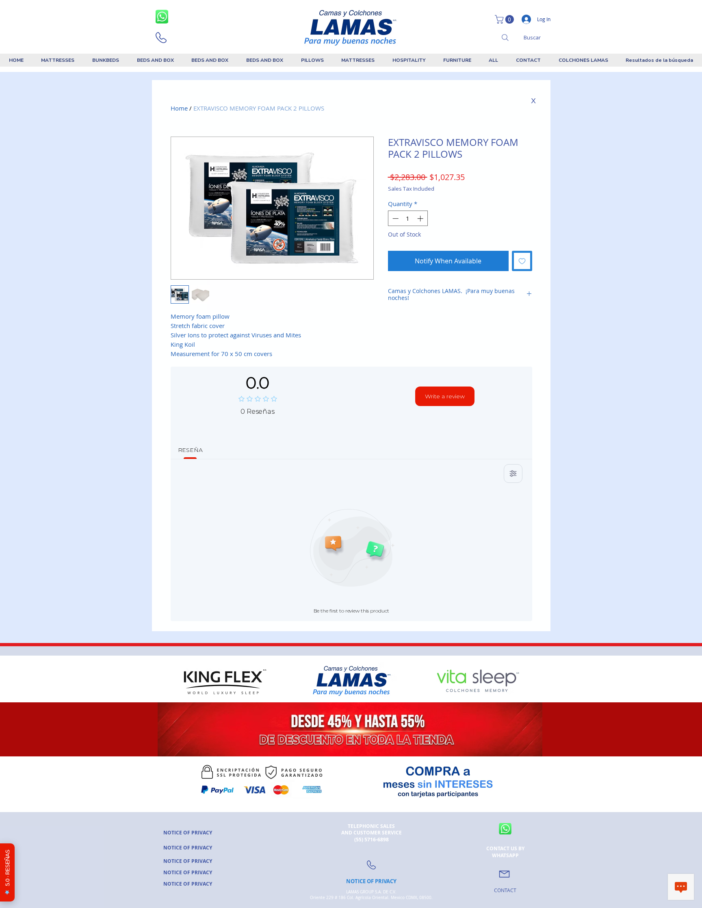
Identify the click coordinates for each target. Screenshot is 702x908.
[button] (505, 19)
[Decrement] (394, 218)
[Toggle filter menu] (513, 473)
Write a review (445, 396)
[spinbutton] (408, 218)
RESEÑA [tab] (190, 450)
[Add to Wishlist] (522, 261)
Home (179, 108)
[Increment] (421, 218)
